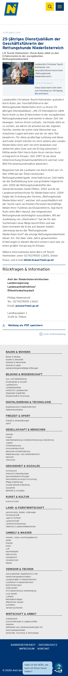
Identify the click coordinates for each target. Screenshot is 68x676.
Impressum (26, 648)
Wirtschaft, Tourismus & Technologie (22, 633)
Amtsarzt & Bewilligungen (17, 473)
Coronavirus (11, 470)
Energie (9, 543)
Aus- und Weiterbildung (16, 379)
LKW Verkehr (11, 593)
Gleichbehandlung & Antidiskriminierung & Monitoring (30, 440)
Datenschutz (48, 644)
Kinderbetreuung (13, 445)
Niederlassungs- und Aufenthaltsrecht (22, 454)
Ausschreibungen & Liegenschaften (21, 621)
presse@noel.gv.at (27, 305)
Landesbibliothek (13, 387)
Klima (8, 546)
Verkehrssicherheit (14, 607)
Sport (8, 423)
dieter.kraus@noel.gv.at (39, 259)
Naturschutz (11, 554)
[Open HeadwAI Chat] (59, 667)
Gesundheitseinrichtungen (17, 476)
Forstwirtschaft (12, 515)
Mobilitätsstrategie (14, 599)
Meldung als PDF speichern (25, 325)
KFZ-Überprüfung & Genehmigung (21, 590)
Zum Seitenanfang (54, 334)
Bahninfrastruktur (14, 585)
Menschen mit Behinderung (18, 451)
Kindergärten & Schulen (16, 382)
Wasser (9, 563)
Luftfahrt (10, 596)
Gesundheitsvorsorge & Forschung (21, 479)
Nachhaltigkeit (12, 551)
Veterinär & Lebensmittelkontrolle (20, 526)
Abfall (8, 540)
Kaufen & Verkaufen (14, 359)
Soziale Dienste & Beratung (18, 485)
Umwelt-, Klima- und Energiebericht (21, 537)
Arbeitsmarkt (11, 618)
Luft (7, 548)
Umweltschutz (12, 560)
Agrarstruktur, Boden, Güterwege (21, 512)
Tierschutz (10, 460)
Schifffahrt (10, 605)
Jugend (9, 443)
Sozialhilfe (10, 488)
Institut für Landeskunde (17, 390)
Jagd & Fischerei (13, 518)
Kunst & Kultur (12, 501)
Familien (9, 434)
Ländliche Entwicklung (16, 523)
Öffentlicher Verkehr (15, 602)
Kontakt (43, 648)
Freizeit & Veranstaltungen (17, 420)
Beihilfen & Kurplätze (15, 490)
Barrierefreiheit (23, 644)
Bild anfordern (41, 93)
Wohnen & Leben (13, 365)
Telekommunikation (14, 409)
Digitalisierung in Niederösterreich (21, 407)
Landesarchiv (12, 384)
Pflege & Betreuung (14, 482)
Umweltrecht (11, 557)
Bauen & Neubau (13, 356)
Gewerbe (10, 624)
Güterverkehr (11, 588)
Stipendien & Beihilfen (15, 393)
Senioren (10, 457)
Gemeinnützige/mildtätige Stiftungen (22, 368)
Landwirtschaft (12, 521)
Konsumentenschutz (15, 448)
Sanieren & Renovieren (16, 362)
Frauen (9, 437)
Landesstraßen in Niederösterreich (21, 579)
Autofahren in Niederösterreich (19, 582)
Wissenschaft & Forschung (17, 396)
